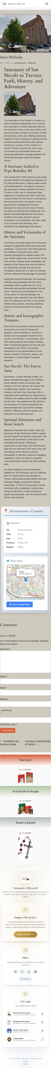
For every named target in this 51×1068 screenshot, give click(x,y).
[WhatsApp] (28, 971)
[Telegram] (35, 971)
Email (3, 688)
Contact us (27, 979)
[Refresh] (1, 713)
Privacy (25, 1061)
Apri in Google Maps (21, 604)
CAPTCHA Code (7, 724)
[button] (25, 579)
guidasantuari (20, 63)
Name (3, 676)
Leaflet (21, 599)
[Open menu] (46, 3)
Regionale (32, 63)
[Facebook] (15, 971)
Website (4, 699)
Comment (5, 649)
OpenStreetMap (31, 599)
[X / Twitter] (22, 971)
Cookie (25, 1064)
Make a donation (24, 934)
